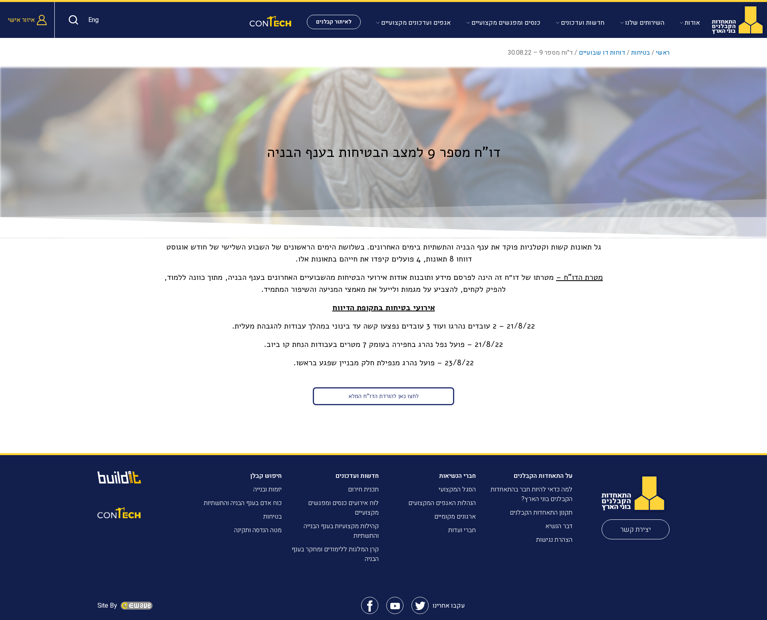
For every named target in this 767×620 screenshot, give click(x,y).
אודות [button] (692, 22)
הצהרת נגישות (554, 540)
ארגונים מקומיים (455, 516)
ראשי (663, 52)
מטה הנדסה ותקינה (258, 530)
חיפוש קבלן (266, 476)
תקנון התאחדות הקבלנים (541, 512)
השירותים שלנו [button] (644, 22)
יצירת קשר (635, 529)
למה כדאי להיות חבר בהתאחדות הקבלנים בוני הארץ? (531, 494)
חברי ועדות (462, 530)
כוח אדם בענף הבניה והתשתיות (243, 503)
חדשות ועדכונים (357, 476)
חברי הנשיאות (457, 476)
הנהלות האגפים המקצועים (442, 503)
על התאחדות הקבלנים (543, 476)
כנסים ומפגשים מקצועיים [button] (505, 22)
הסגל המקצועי (457, 489)
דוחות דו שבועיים (602, 52)
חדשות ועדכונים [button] (582, 22)
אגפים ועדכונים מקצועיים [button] (416, 22)
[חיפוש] (71, 20)
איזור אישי (21, 20)
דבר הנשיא (558, 526)
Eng (93, 20)
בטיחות (640, 52)
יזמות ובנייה (267, 489)
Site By (108, 605)
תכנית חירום (363, 489)
